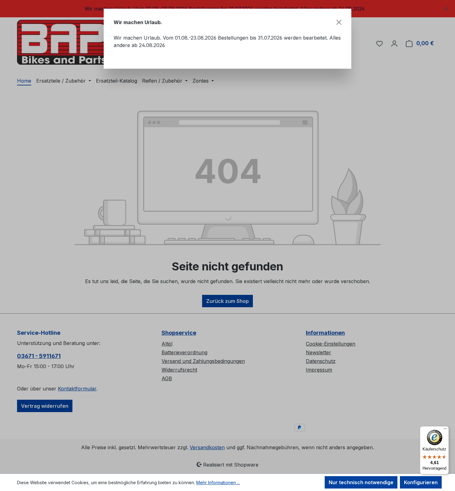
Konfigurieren (421, 482)
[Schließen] (339, 22)
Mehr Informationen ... (218, 482)
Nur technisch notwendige (361, 482)
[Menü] (445, 430)
